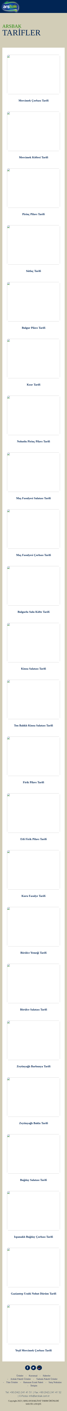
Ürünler (20, 1376)
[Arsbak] (10, 6)
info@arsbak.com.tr (39, 1395)
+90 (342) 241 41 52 (50, 1392)
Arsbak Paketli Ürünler (20, 1379)
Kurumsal (33, 1376)
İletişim (34, 1385)
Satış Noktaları (55, 1382)
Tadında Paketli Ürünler (46, 1379)
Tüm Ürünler (12, 1382)
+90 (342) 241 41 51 (21, 1392)
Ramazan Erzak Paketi (33, 1382)
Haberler (46, 1376)
